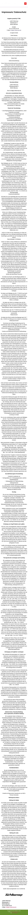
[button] (25, 3)
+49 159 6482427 (15, 912)
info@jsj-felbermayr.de (15, 30)
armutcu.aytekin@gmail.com (15, 911)
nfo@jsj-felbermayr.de (11, 907)
